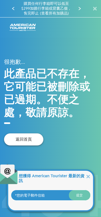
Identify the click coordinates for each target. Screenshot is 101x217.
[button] (13, 9)
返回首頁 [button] (24, 139)
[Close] (88, 176)
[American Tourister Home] (22, 27)
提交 (79, 195)
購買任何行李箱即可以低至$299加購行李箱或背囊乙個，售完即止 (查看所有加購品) (46, 8)
